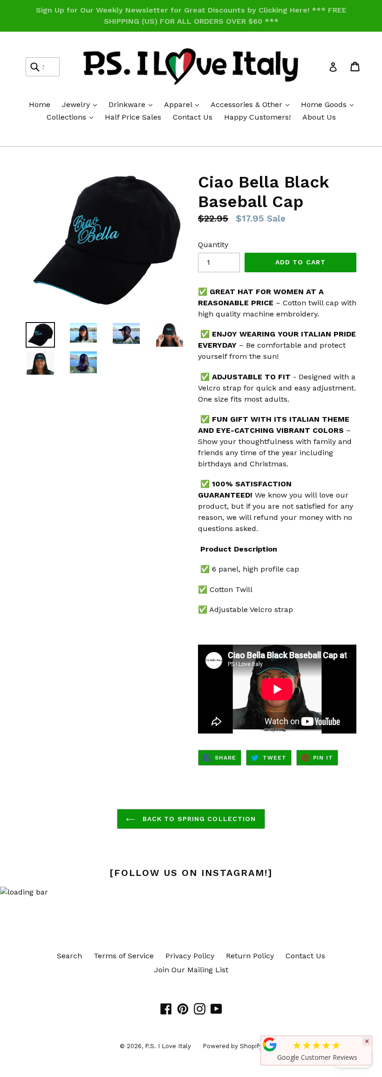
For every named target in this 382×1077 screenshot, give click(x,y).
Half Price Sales (133, 117)
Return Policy (250, 955)
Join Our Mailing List (191, 969)
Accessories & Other (252, 104)
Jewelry (82, 104)
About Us (319, 117)
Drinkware (133, 104)
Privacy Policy (189, 955)
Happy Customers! (257, 117)
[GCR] (269, 1044)
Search (69, 955)
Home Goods (329, 104)
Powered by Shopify (232, 1046)
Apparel (184, 104)
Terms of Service (124, 955)
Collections (72, 116)
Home (39, 104)
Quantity (213, 244)
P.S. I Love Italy (168, 1046)
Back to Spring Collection (198, 818)
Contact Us (192, 117)
